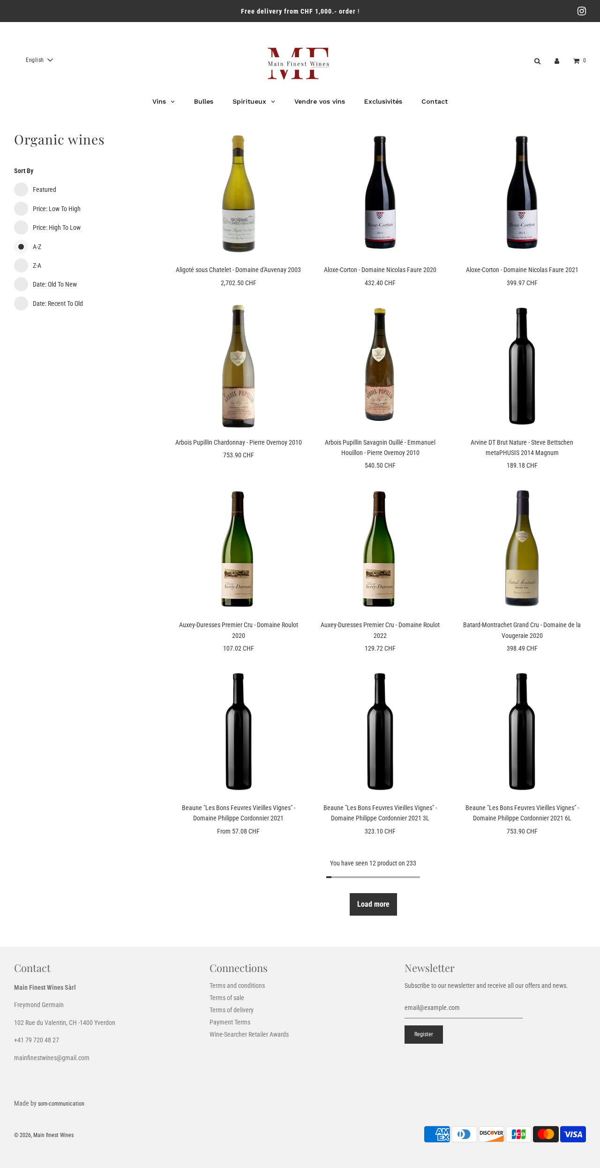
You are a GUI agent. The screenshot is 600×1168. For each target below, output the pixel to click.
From (238, 831)
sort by (23, 170)
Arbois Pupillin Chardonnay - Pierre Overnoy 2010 (238, 442)
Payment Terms (230, 1022)
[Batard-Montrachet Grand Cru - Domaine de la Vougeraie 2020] (521, 549)
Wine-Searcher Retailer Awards (249, 1034)
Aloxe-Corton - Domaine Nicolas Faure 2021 (522, 269)
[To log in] (557, 60)
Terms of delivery (232, 1010)
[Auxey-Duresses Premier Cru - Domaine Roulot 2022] (380, 549)
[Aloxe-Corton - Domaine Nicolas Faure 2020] (380, 194)
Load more (373, 904)
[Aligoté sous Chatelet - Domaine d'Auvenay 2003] (238, 194)
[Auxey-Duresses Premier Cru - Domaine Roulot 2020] (238, 549)
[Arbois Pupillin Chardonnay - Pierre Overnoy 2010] (238, 366)
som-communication (61, 1103)
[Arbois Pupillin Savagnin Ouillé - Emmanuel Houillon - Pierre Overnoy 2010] (380, 366)
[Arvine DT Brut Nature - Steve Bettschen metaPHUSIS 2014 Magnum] (521, 366)
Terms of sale (227, 997)
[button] (39, 60)
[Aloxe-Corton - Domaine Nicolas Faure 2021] (521, 194)
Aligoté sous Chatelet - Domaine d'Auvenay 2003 (238, 269)
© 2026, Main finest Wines (44, 1135)
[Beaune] (238, 731)
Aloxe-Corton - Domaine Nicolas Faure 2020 (380, 269)
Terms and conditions (237, 985)
